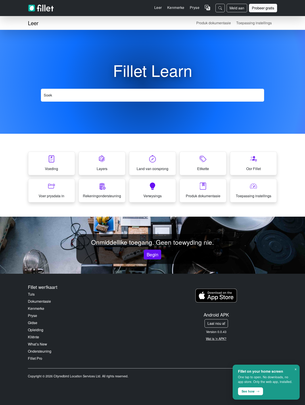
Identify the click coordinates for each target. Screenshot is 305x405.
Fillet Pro (35, 358)
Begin (152, 254)
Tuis (31, 294)
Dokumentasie (39, 301)
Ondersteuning (39, 351)
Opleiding (35, 329)
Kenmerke (36, 308)
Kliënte (33, 336)
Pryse (194, 7)
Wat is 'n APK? (216, 338)
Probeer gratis (263, 7)
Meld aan (237, 7)
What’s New (37, 344)
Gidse (32, 322)
